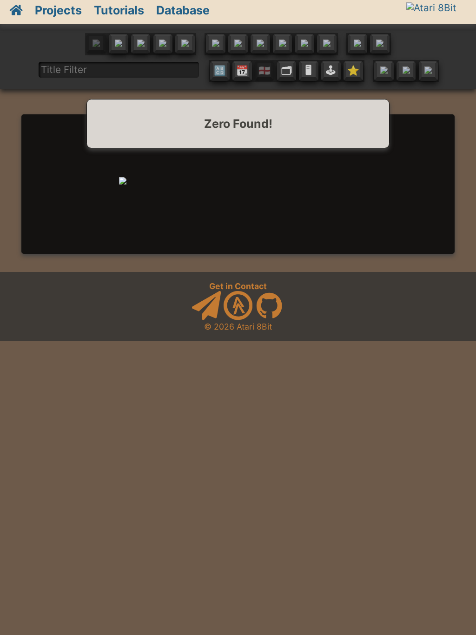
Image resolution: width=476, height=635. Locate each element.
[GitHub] (269, 317)
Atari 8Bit (254, 326)
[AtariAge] (238, 317)
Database (183, 10)
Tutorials (119, 10)
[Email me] (206, 317)
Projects (58, 10)
